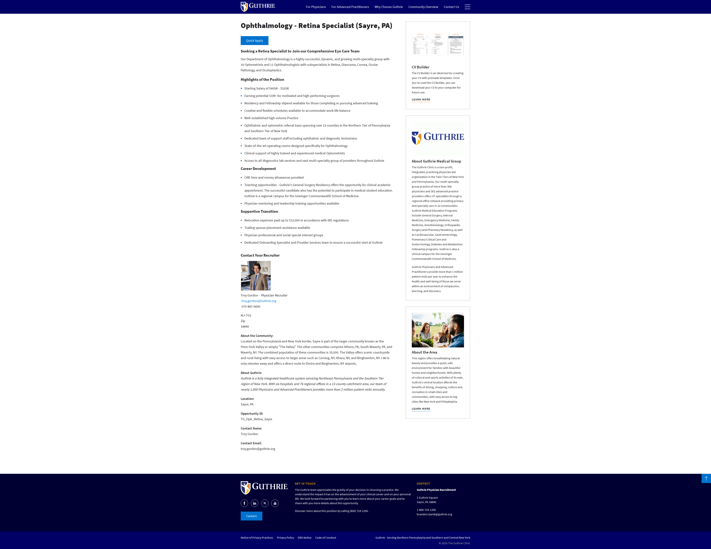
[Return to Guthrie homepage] (258, 7)
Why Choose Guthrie (389, 7)
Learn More (421, 408)
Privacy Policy (285, 537)
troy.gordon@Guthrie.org (258, 301)
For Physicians (316, 7)
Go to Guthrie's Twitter (264, 503)
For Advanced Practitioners (350, 7)
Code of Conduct (325, 537)
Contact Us (451, 7)
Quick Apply (254, 40)
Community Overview (423, 7)
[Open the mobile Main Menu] (467, 7)
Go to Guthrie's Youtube (275, 503)
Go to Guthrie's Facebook (244, 503)
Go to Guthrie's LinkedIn (254, 503)
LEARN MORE (421, 99)
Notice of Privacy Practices (257, 537)
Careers (251, 516)
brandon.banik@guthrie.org (434, 514)
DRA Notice (304, 537)
